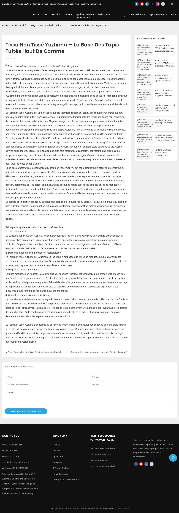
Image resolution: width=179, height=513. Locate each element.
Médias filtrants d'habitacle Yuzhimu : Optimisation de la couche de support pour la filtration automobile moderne (164, 78)
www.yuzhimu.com (109, 508)
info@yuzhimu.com (19, 462)
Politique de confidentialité (66, 479)
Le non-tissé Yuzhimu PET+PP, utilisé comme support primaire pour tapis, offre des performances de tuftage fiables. (164, 48)
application (58, 456)
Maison (56, 444)
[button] (178, 14)
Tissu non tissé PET (99, 460)
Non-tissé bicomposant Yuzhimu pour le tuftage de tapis (165, 108)
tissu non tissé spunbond (102, 448)
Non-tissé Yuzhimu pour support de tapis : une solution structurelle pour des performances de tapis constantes (165, 123)
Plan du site (124, 508)
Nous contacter (61, 474)
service (56, 450)
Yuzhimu (6, 25)
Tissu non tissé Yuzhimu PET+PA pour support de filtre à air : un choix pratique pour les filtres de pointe (164, 63)
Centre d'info (20, 25)
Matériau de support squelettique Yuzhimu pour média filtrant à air (165, 138)
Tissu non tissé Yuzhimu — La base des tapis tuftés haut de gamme (72, 25)
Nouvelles (57, 462)
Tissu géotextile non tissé (102, 466)
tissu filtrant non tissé (100, 454)
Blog (33, 25)
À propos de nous (61, 468)
